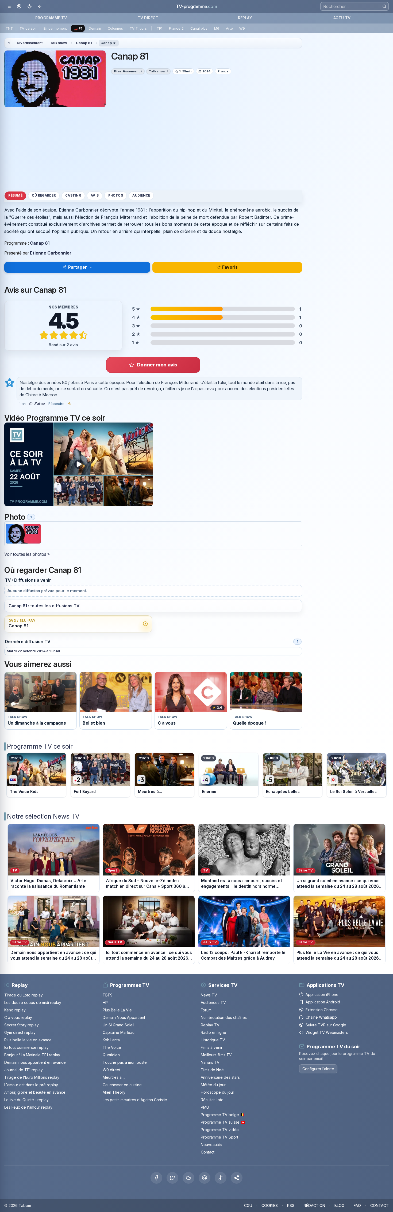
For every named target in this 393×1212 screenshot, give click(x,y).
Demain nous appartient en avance (35, 1062)
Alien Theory (114, 1092)
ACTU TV (341, 17)
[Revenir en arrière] (40, 6)
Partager (77, 267)
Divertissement (30, 43)
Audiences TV (213, 1002)
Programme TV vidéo (220, 1129)
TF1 (159, 28)
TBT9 (108, 995)
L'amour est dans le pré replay (31, 1084)
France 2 (176, 28)
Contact (207, 1152)
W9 (242, 28)
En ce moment (55, 28)
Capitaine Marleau (118, 1032)
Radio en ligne (213, 1032)
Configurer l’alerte (318, 1068)
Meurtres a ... (114, 1077)
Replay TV (210, 1025)
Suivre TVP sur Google (326, 1025)
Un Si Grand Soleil (118, 1025)
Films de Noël (213, 1070)
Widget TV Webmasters (327, 1032)
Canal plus (198, 28)
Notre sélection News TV (43, 816)
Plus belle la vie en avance (28, 1040)
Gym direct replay (20, 1032)
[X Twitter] (172, 1178)
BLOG (339, 1205)
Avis (95, 196)
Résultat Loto (212, 1099)
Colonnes (115, 28)
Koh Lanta (111, 1040)
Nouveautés (211, 1144)
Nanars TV (210, 1062)
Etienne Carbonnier (50, 253)
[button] (236, 1178)
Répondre (56, 404)
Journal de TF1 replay (23, 1070)
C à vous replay (18, 1017)
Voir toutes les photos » (27, 554)
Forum (206, 1010)
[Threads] (204, 1178)
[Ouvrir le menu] (8, 6)
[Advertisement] (153, 148)
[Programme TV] (8, 43)
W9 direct (111, 1070)
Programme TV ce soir (40, 746)
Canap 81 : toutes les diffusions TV (44, 605)
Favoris (230, 267)
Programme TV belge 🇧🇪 (223, 1114)
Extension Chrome (322, 1009)
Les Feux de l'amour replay (28, 1107)
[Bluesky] (188, 1178)
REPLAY (245, 17)
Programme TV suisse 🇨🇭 (223, 1122)
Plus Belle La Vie (117, 1010)
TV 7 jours (138, 28)
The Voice (112, 1047)
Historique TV (213, 1040)
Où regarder (44, 196)
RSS (290, 1205)
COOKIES (269, 1205)
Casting (73, 196)
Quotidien (111, 1055)
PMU (205, 1107)
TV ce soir (28, 28)
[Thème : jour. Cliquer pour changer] (29, 6)
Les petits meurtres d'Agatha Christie (135, 1099)
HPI (106, 1002)
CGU (248, 1205)
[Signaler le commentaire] (69, 403)
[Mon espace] (19, 6)
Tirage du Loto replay (23, 995)
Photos (115, 196)
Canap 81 (84, 43)
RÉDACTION (314, 1205)
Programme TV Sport (219, 1137)
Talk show (58, 43)
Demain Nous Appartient (124, 1017)
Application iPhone (322, 994)
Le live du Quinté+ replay (26, 1099)
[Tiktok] (220, 1178)
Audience (141, 196)
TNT (9, 28)
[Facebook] (156, 1178)
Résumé (15, 196)
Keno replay (15, 1010)
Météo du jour (213, 1084)
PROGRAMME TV (51, 17)
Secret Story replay (21, 1025)
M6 (216, 28)
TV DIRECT (148, 17)
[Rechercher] (384, 6)
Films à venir (211, 1047)
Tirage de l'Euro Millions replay (31, 1077)
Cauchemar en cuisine (122, 1084)
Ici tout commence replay (26, 1047)
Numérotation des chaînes (224, 1017)
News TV (209, 995)
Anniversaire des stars (220, 1077)
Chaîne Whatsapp (321, 1017)
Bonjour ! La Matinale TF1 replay (32, 1055)
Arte (229, 28)
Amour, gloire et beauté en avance (35, 1092)
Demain (95, 28)
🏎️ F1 (78, 28)
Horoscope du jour (217, 1092)
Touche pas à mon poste (125, 1062)
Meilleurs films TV (216, 1055)
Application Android (323, 1002)
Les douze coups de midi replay (32, 1002)
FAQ (357, 1205)
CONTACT (379, 1205)
